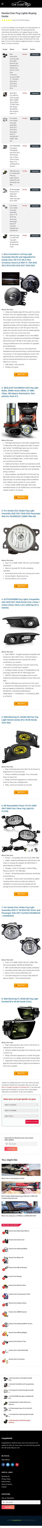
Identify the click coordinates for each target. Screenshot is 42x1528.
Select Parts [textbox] (9, 1116)
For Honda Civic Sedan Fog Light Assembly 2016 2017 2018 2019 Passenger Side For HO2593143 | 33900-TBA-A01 (21, 513)
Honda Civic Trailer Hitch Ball (18, 1350)
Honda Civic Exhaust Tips (17, 1341)
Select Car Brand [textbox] (10, 1105)
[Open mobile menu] (2, 4)
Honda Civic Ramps (15, 1276)
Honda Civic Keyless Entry (17, 1303)
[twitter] (8, 1464)
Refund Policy (6, 1481)
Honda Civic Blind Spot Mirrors (19, 1231)
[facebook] (3, 1464)
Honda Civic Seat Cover (16, 1240)
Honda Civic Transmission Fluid (19, 1294)
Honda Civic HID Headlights (18, 1332)
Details (24, 54)
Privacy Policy (6, 1479)
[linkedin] (12, 1464)
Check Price (35, 54)
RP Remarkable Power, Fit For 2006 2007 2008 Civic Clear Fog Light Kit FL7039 (19, 808)
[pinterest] (17, 1464)
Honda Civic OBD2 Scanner (18, 1312)
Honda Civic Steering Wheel (18, 1248)
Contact (4, 1487)
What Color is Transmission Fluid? (13, 1178)
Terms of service (7, 1484)
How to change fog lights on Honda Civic (15, 1087)
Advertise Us (6, 1476)
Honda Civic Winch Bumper (18, 1267)
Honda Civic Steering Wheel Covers (20, 1323)
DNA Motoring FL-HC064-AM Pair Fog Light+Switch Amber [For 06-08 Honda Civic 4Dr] (20, 720)
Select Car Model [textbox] (10, 1110)
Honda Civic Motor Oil (16, 1257)
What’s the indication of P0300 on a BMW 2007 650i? (19, 1216)
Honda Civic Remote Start (17, 1285)
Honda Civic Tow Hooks (17, 1359)
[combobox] (21, 1105)
